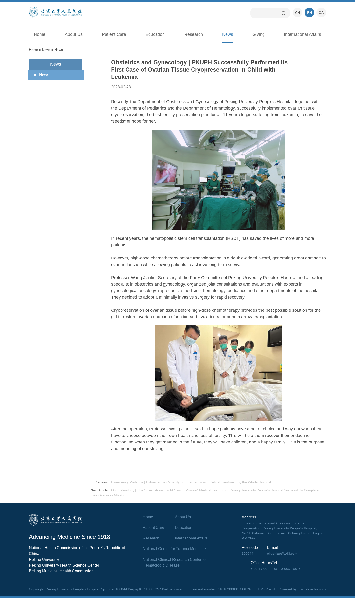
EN (309, 13)
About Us (74, 34)
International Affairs (302, 34)
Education (155, 34)
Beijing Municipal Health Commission (61, 571)
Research (193, 34)
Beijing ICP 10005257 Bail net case (155, 589)
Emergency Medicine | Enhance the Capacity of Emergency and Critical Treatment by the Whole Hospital (191, 482)
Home (39, 34)
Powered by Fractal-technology (302, 589)
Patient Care (114, 34)
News (227, 34)
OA (321, 13)
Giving (258, 34)
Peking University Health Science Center (64, 565)
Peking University (44, 559)
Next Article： (101, 490)
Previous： (102, 482)
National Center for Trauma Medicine (174, 549)
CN (297, 13)
